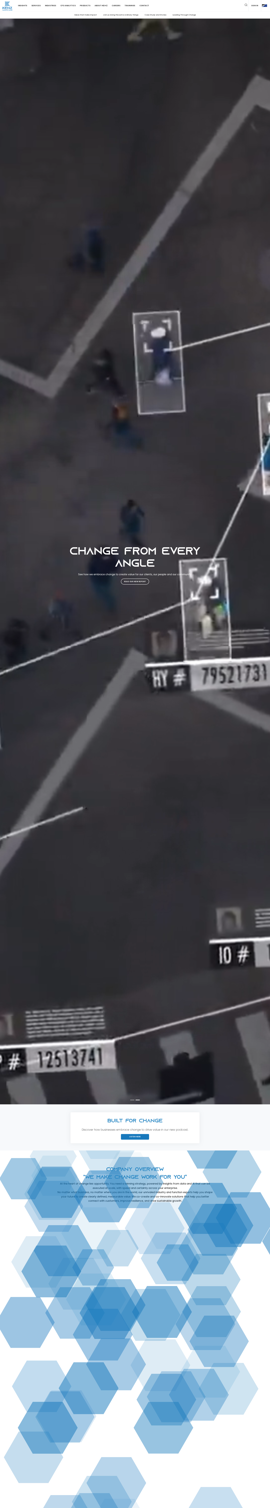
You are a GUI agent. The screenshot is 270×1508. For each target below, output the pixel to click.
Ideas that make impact (85, 15)
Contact (144, 5)
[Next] (264, 563)
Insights (22, 5)
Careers (116, 5)
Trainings (130, 5)
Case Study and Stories (155, 15)
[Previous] (5, 563)
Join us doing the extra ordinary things (120, 15)
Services (36, 5)
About (101, 5)
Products (85, 5)
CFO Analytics (68, 5)
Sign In (254, 5)
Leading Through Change (184, 15)
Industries (50, 5)
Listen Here (135, 1136)
